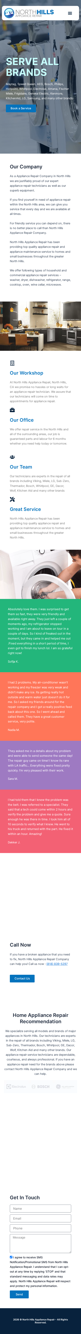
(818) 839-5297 (57, 964)
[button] (70, 13)
